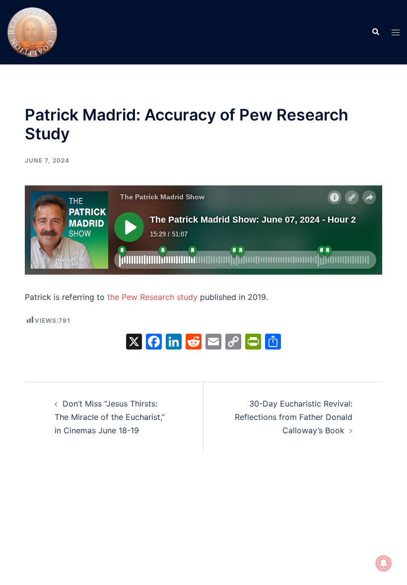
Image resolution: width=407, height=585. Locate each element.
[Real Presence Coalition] (32, 31)
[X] (134, 343)
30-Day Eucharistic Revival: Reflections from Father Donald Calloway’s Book (293, 417)
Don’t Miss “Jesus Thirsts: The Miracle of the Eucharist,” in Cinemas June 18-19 (110, 417)
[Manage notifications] (384, 563)
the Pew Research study (152, 297)
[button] (375, 32)
